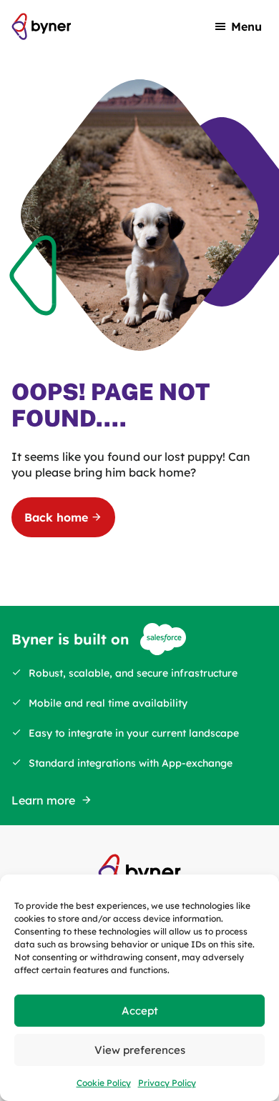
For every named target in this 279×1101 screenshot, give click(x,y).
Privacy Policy (167, 1082)
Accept (140, 1010)
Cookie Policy (104, 1082)
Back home (56, 517)
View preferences (139, 1050)
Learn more (43, 800)
